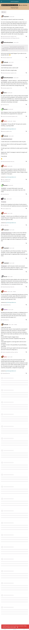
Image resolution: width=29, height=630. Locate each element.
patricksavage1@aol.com (11, 128)
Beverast (5, 124)
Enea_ (4, 216)
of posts (14, 1)
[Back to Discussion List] (1, 1)
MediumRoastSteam (7, 65)
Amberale (5, 80)
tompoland (6, 47)
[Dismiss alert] (17, 627)
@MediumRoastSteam (6, 232)
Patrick (4, 188)
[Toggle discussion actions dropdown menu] (27, 1)
